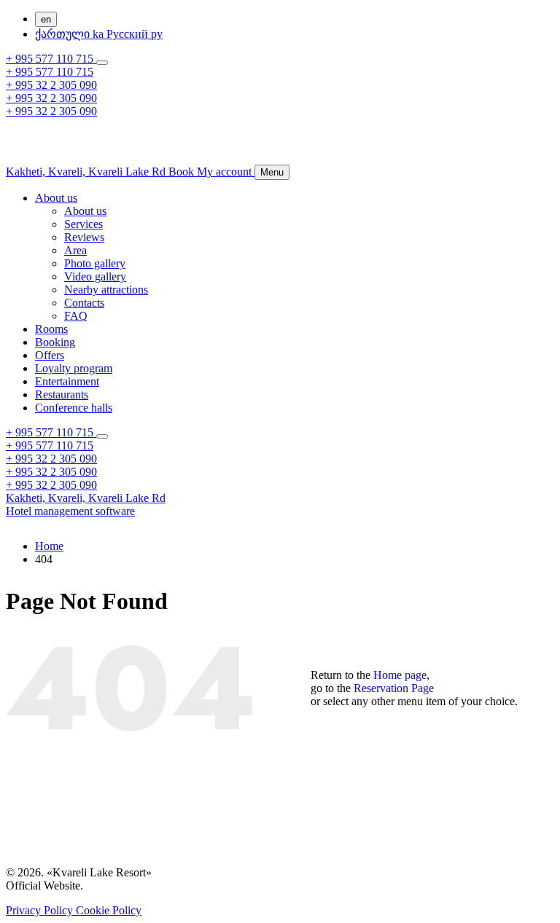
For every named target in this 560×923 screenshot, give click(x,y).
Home (49, 546)
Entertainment (67, 381)
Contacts (84, 302)
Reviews (84, 237)
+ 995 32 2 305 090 (51, 85)
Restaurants (61, 394)
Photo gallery (94, 263)
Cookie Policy (108, 910)
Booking (55, 342)
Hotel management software (70, 511)
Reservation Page (394, 688)
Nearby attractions (106, 289)
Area (75, 250)
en (46, 19)
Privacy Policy (41, 910)
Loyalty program (73, 368)
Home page (400, 675)
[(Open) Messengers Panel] (102, 62)
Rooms (51, 329)
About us (56, 198)
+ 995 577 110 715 (51, 58)
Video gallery (95, 276)
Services (83, 224)
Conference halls (73, 407)
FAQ (76, 316)
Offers (49, 355)
